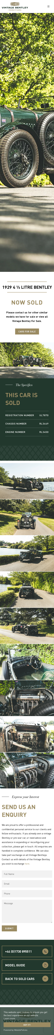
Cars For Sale (27, 331)
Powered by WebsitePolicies (15, 1030)
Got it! (27, 1024)
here (27, 863)
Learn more (9, 1018)
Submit (9, 928)
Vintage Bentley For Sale (26, 321)
